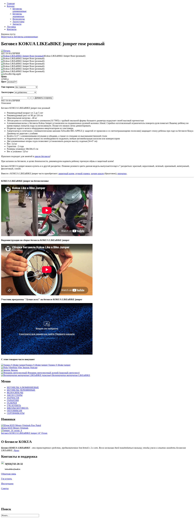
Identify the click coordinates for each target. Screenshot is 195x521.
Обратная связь (8, 474)
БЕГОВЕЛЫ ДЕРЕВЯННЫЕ (21, 390)
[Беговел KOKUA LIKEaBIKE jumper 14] (11, 430)
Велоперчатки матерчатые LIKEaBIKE (71, 375)
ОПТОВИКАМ (14, 410)
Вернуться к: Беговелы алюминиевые (19, 36)
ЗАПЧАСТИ (13, 398)
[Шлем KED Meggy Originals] (21, 425)
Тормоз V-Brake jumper (48, 365)
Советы (5, 488)
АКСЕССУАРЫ (14, 395)
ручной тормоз (82, 173)
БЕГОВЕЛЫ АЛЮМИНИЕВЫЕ (23, 387)
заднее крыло (97, 173)
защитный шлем (66, 173)
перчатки (121, 173)
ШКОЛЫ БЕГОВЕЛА (17, 408)
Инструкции (7, 483)
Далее (16, 450)
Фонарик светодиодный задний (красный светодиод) (53, 372)
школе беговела (42, 156)
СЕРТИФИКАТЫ (15, 413)
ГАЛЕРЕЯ (12, 403)
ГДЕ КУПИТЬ (14, 405)
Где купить (6, 478)
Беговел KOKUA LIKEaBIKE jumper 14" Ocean (24, 433)
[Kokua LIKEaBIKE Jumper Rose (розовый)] (22, 56)
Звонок (14, 370)
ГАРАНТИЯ (13, 400)
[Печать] (5, 51)
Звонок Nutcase (25, 367)
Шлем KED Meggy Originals (14, 428)
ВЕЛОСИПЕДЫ (15, 392)
